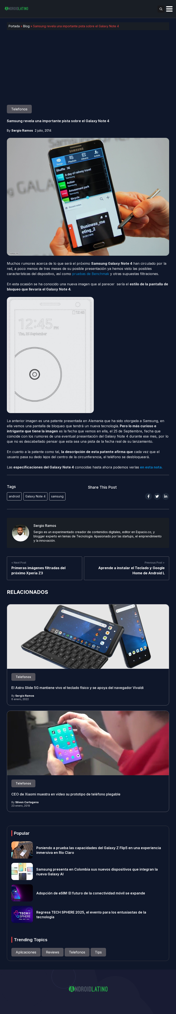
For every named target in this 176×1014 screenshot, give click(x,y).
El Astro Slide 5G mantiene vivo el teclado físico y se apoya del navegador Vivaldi (77, 687)
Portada (14, 26)
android (14, 496)
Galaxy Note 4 (35, 496)
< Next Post (18, 562)
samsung (57, 496)
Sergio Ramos (22, 130)
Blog (26, 26)
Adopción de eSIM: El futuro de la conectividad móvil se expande (90, 893)
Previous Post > (155, 562)
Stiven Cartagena (27, 802)
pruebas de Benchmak (90, 274)
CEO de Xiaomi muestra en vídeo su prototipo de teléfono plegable (65, 794)
